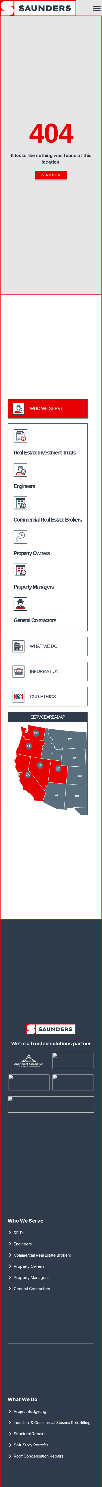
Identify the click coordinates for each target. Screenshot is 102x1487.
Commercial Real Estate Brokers (48, 520)
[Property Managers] (20, 570)
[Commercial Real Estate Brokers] (20, 503)
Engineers (24, 486)
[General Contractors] (20, 604)
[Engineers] (20, 470)
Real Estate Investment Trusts (45, 453)
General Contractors (35, 620)
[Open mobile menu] (97, 8)
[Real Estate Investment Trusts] (20, 436)
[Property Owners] (20, 537)
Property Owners (32, 553)
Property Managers (34, 587)
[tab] (48, 409)
